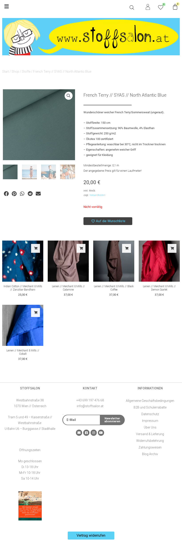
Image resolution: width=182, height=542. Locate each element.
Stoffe (26, 71)
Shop (15, 71)
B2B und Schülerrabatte (150, 407)
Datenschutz (150, 414)
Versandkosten (97, 195)
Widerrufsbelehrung (150, 440)
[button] (64, 6)
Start (5, 71)
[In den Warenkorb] (35, 248)
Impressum (150, 420)
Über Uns (150, 427)
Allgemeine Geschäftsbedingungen (150, 401)
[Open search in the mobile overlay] (132, 7)
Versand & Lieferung (150, 434)
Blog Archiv (150, 454)
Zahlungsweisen (150, 447)
